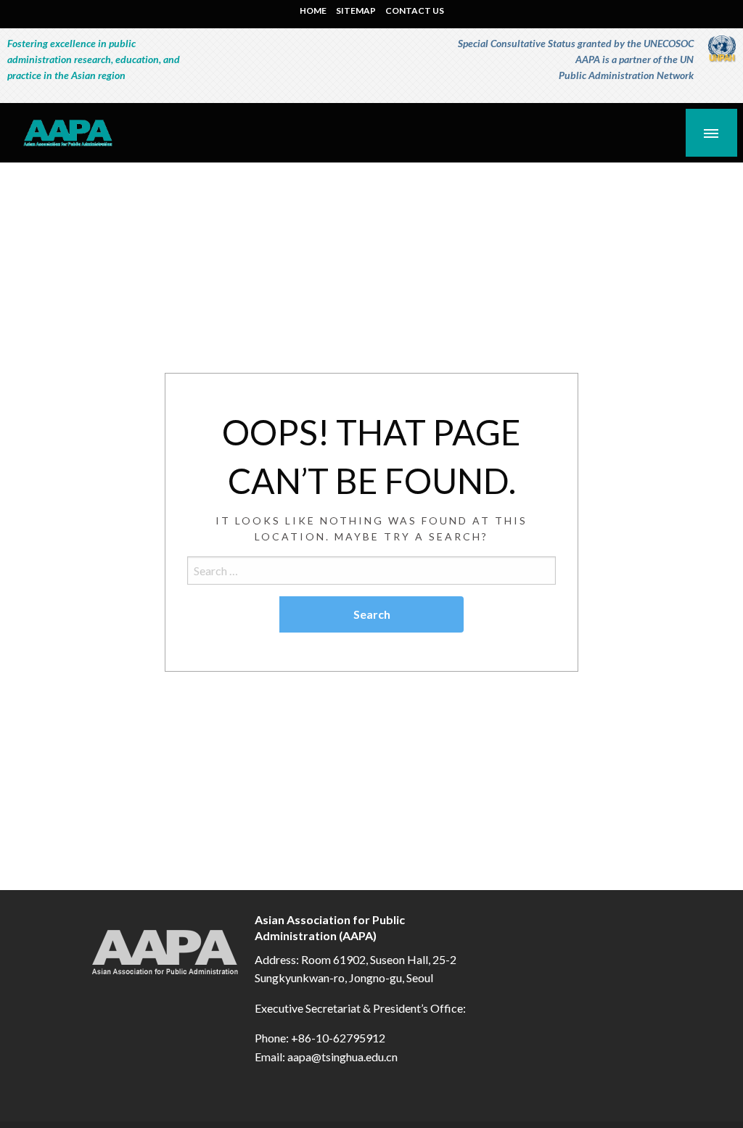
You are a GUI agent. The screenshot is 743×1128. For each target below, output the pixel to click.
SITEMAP (356, 10)
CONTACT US (414, 10)
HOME (313, 10)
